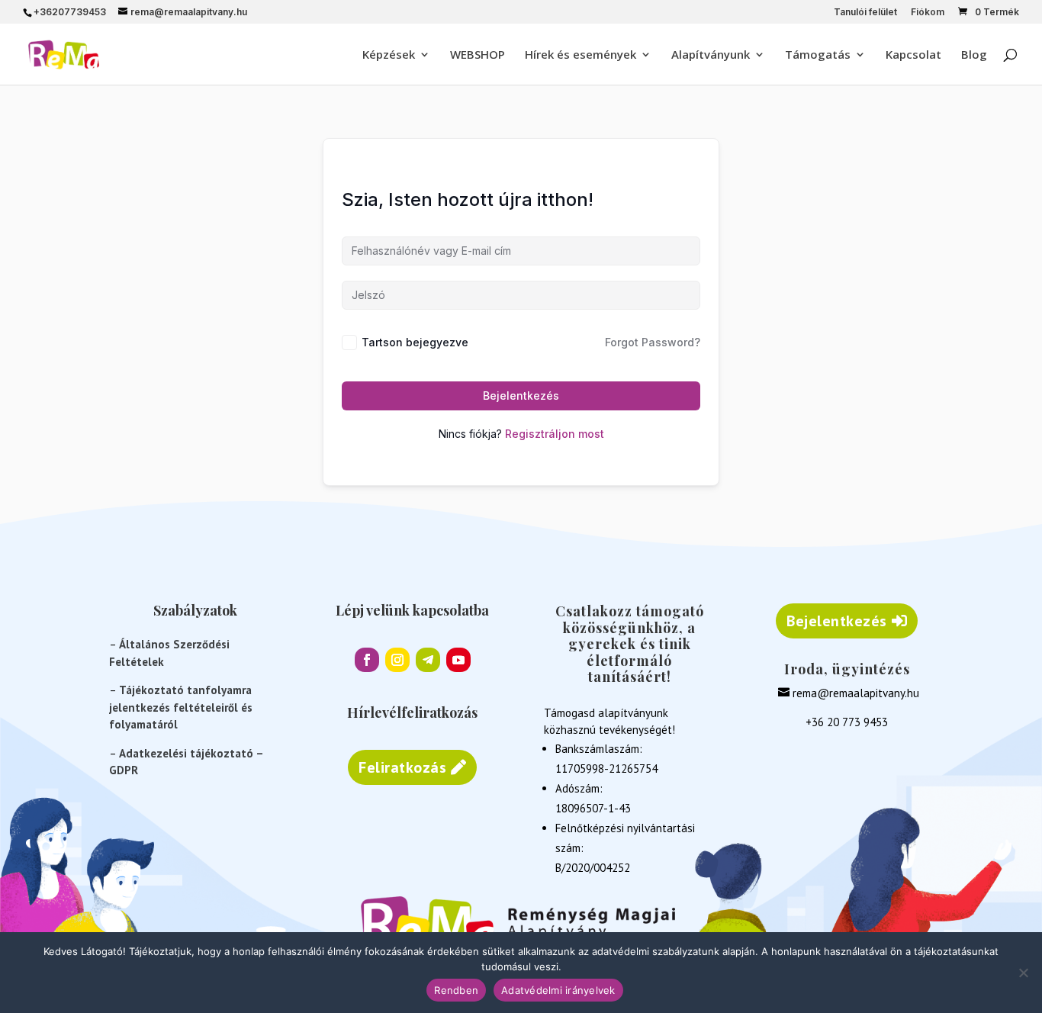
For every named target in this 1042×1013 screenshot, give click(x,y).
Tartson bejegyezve (415, 342)
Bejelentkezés (521, 395)
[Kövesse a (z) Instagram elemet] (397, 660)
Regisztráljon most (554, 433)
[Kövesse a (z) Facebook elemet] (367, 660)
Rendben (456, 990)
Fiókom (927, 13)
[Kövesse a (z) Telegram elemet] (428, 660)
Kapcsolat (913, 55)
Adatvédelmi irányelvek (558, 990)
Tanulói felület (865, 13)
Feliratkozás (402, 767)
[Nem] (1023, 972)
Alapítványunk (710, 55)
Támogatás (818, 55)
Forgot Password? (652, 342)
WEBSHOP (477, 55)
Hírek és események (580, 55)
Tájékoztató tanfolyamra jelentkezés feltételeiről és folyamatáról (180, 707)
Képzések (388, 55)
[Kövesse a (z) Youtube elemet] (458, 660)
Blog (974, 55)
